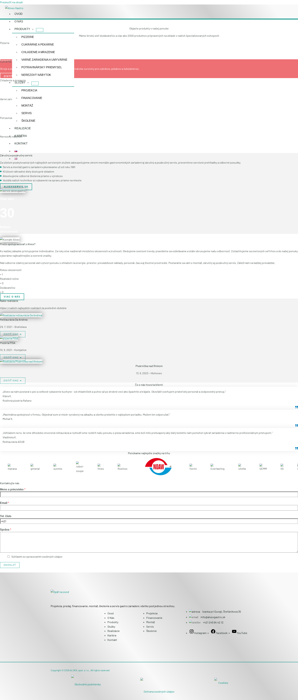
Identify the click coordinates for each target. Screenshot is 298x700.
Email (4, 502)
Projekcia (29, 90)
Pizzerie (27, 37)
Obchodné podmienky (87, 684)
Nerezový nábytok (36, 74)
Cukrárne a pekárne (37, 44)
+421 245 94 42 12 (213, 622)
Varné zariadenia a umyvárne (44, 59)
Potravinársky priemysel (41, 67)
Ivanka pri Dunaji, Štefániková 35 (221, 611)
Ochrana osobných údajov (159, 691)
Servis (26, 113)
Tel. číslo (5, 516)
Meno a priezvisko (12, 489)
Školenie (28, 120)
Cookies (223, 682)
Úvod (18, 13)
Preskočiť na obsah (11, 2)
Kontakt (21, 143)
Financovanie (31, 98)
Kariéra (20, 135)
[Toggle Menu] (39, 30)
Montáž (27, 105)
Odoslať (10, 565)
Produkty (22, 29)
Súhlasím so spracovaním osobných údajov (36, 556)
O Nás (18, 21)
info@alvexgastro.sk (213, 617)
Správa (5, 529)
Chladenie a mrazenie (38, 52)
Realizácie (22, 128)
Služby (20, 82)
